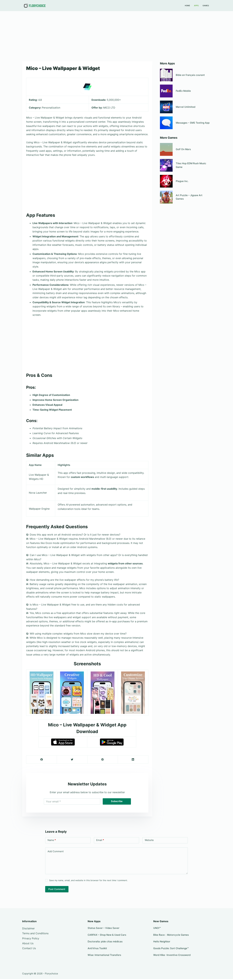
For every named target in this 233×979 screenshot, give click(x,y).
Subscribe (117, 801)
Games (206, 5)
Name (52, 840)
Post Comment (56, 889)
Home (187, 5)
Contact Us (29, 948)
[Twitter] (72, 760)
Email (100, 840)
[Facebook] (41, 760)
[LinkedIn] (133, 760)
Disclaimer (28, 928)
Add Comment (56, 851)
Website (149, 840)
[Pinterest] (102, 760)
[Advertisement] (116, 34)
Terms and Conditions (35, 933)
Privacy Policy (30, 938)
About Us (27, 943)
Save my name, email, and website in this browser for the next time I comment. (88, 880)
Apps (196, 5)
